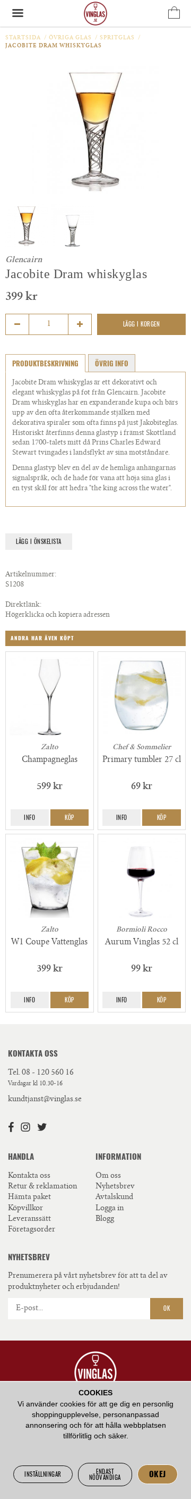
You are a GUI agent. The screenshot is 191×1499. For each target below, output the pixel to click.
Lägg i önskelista (39, 542)
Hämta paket (29, 1197)
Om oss (108, 1176)
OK (166, 1308)
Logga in (110, 1208)
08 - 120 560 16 (48, 1073)
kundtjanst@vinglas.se (45, 1099)
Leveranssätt (29, 1219)
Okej (157, 1474)
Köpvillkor (25, 1208)
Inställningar (43, 1474)
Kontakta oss (29, 1176)
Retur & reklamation (42, 1187)
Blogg (105, 1219)
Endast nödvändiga (105, 1474)
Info (29, 818)
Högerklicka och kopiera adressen (57, 615)
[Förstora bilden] (95, 129)
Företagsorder (31, 1230)
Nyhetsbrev (115, 1187)
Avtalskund (114, 1197)
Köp (69, 818)
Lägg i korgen (141, 324)
